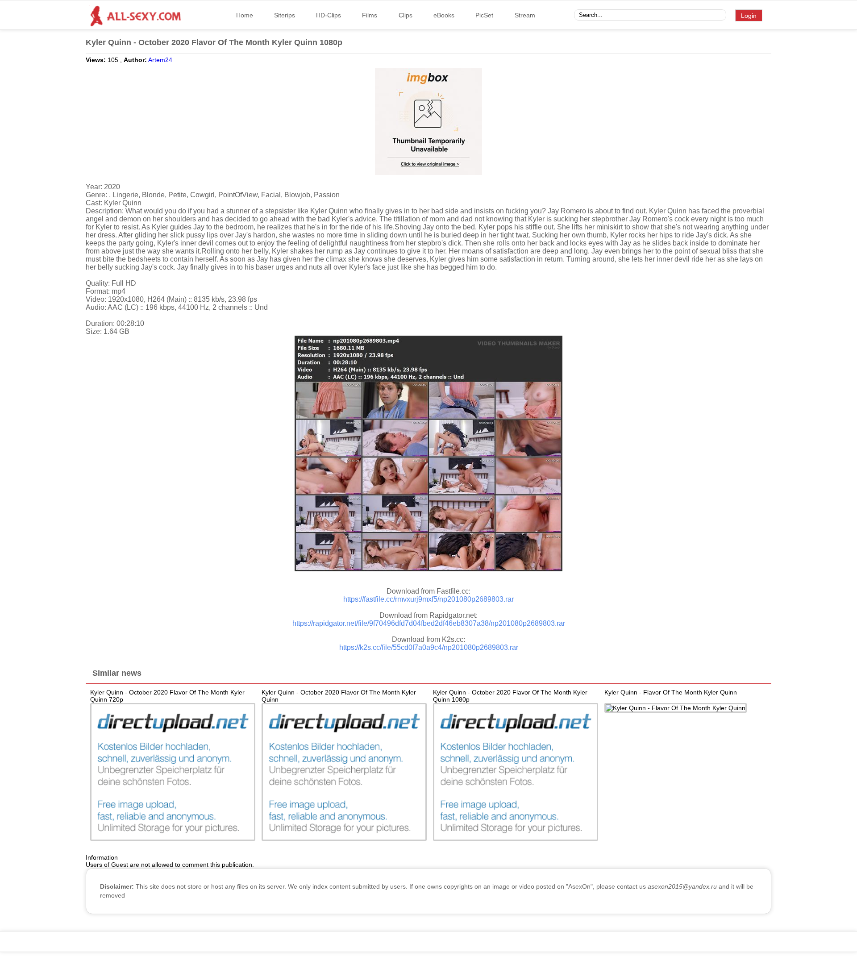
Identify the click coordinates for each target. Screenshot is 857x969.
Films (369, 15)
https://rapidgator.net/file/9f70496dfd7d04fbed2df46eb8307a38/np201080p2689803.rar (428, 623)
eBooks (443, 15)
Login (749, 15)
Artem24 (160, 59)
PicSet (484, 15)
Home (244, 15)
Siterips (284, 15)
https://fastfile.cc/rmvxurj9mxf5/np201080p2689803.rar (428, 599)
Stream (525, 15)
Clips (405, 15)
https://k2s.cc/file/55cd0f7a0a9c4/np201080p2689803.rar (428, 647)
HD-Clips (328, 15)
